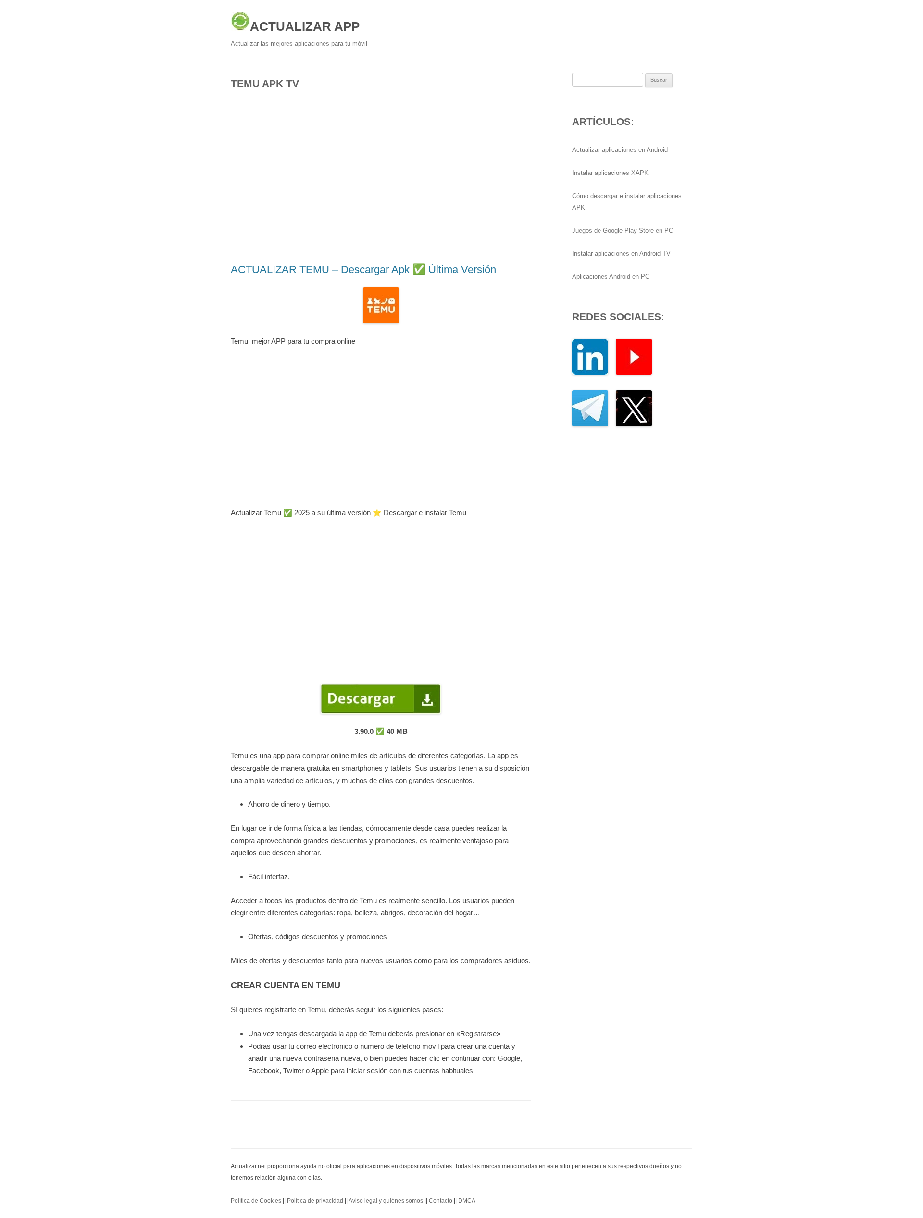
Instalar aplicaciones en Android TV (621, 253)
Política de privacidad (315, 1200)
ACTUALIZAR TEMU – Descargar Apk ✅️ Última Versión (363, 269)
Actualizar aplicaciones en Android (620, 149)
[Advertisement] (381, 162)
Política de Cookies (256, 1200)
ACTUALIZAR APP (305, 26)
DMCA (466, 1200)
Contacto (440, 1200)
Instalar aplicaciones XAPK (610, 172)
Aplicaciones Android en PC (610, 276)
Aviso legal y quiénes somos (386, 1200)
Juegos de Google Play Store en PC (622, 230)
